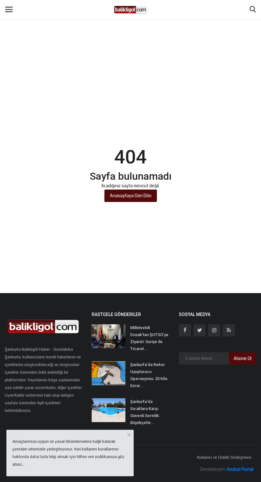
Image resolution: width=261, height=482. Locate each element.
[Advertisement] (130, 47)
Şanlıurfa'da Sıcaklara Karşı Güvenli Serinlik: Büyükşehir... (145, 412)
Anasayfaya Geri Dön (131, 195)
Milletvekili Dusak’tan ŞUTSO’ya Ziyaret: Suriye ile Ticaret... (149, 338)
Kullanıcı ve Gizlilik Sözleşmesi (224, 457)
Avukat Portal (240, 469)
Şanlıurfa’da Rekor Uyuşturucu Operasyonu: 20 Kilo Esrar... (148, 375)
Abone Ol (242, 358)
